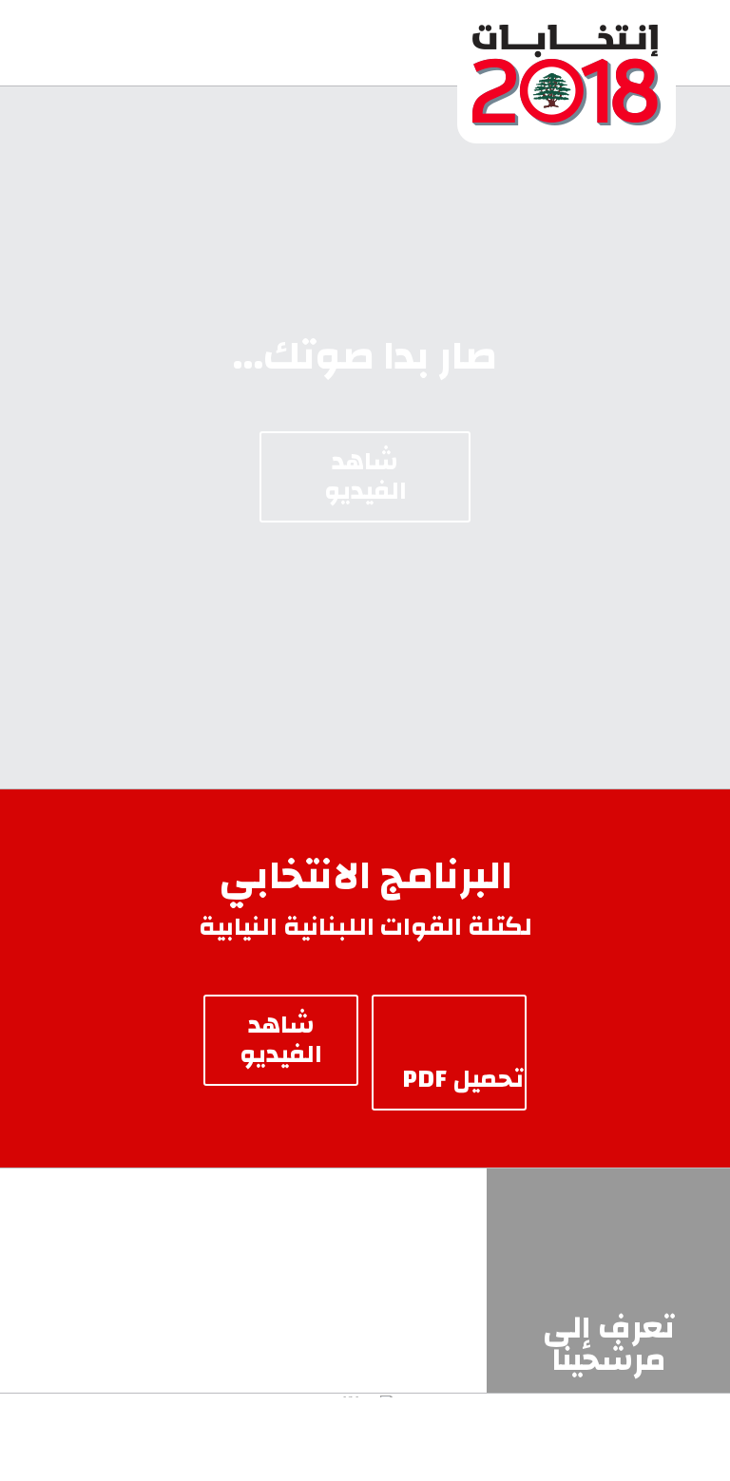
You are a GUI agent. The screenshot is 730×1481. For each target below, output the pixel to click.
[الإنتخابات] (566, 42)
